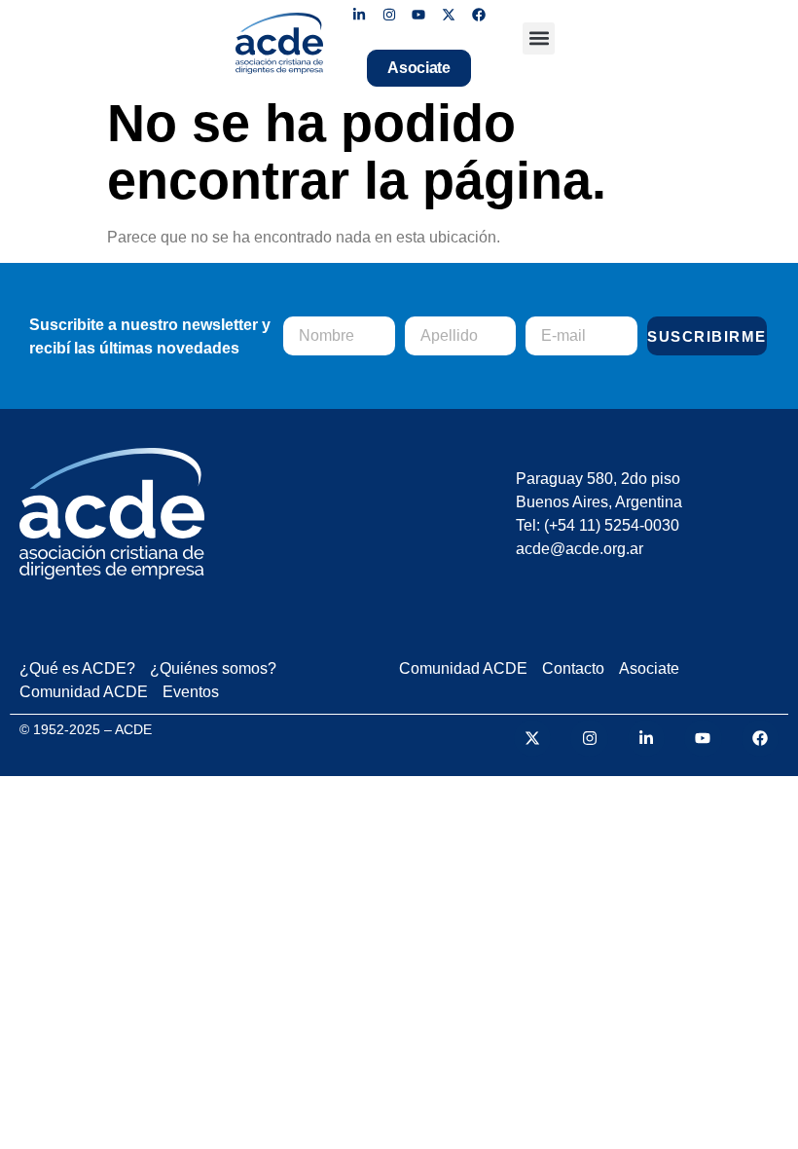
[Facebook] (479, 15)
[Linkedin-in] (360, 15)
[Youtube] (419, 15)
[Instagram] (389, 15)
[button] (539, 38)
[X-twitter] (449, 15)
